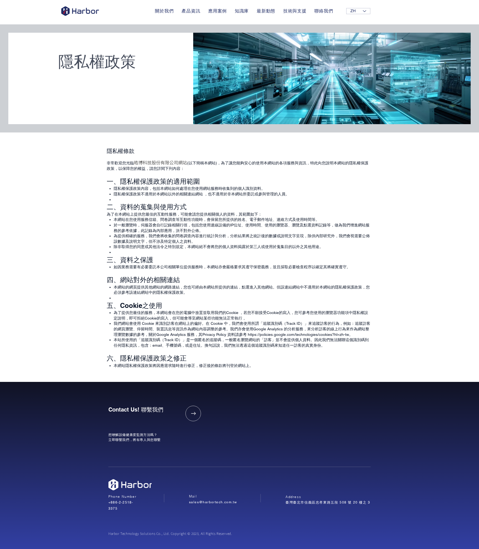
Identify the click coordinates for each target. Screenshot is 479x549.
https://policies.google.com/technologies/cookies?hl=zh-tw (298, 334)
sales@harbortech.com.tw (213, 502)
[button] (191, 11)
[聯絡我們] (193, 413)
